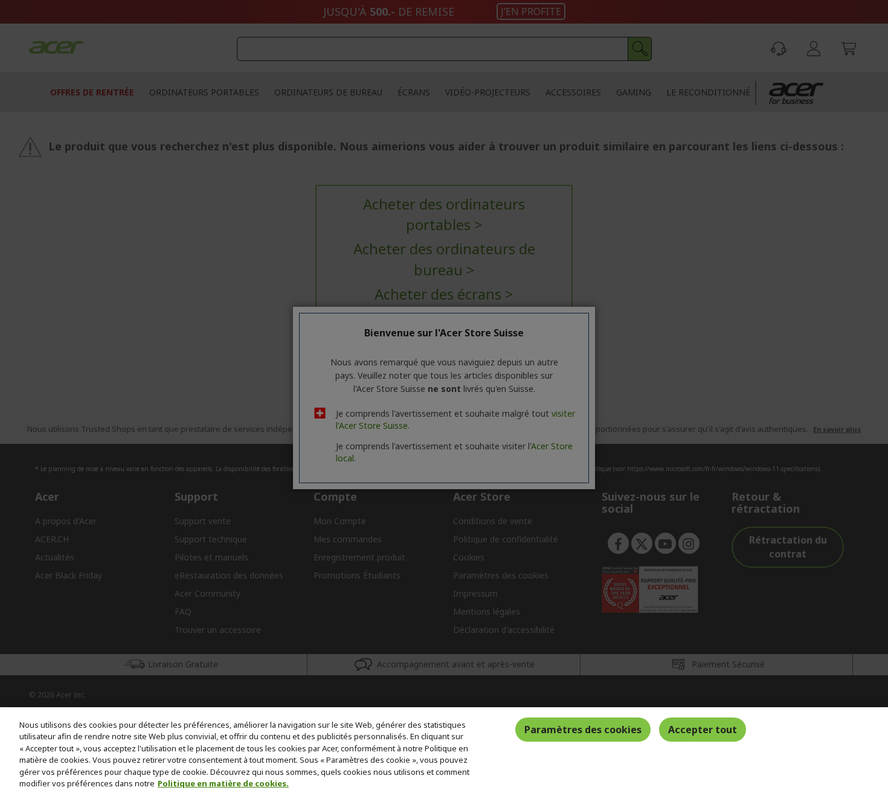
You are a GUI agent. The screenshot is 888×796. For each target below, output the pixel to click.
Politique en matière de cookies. (223, 783)
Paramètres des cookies (583, 729)
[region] (444, 751)
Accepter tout (702, 729)
